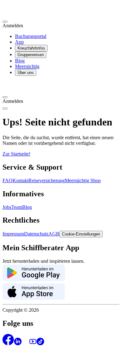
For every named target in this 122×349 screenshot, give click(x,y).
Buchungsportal (30, 36)
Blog (20, 60)
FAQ (8, 180)
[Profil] (5, 22)
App (19, 42)
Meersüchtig (27, 66)
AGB (53, 233)
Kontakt (20, 180)
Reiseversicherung (46, 180)
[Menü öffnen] (5, 108)
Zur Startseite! (16, 153)
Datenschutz (36, 233)
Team (16, 207)
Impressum (13, 233)
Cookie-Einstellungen (81, 234)
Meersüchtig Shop (83, 180)
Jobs (7, 207)
